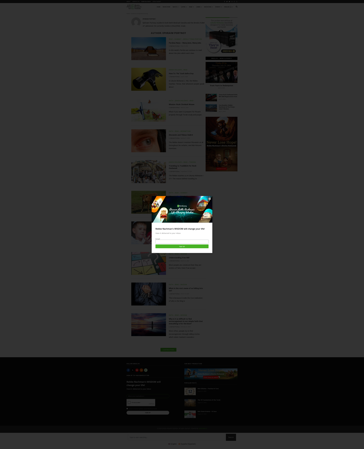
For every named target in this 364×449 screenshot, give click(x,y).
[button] (209, 199)
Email (157, 239)
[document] (182, 224)
